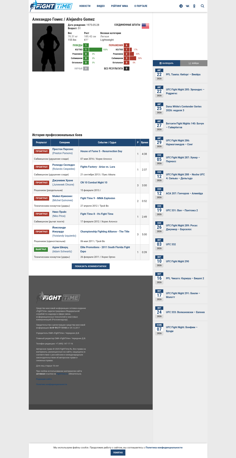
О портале (140, 6)
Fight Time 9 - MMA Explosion (97, 198)
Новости (84, 6)
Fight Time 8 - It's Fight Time (96, 213)
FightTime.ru (62, 374)
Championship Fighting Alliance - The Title (104, 231)
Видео (101, 6)
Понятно (118, 452)
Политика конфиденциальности (51, 384)
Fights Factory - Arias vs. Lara (97, 166)
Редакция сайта (44, 379)
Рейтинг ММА (119, 6)
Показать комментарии (90, 266)
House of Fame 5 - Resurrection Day (101, 151)
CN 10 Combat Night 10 (93, 182)
